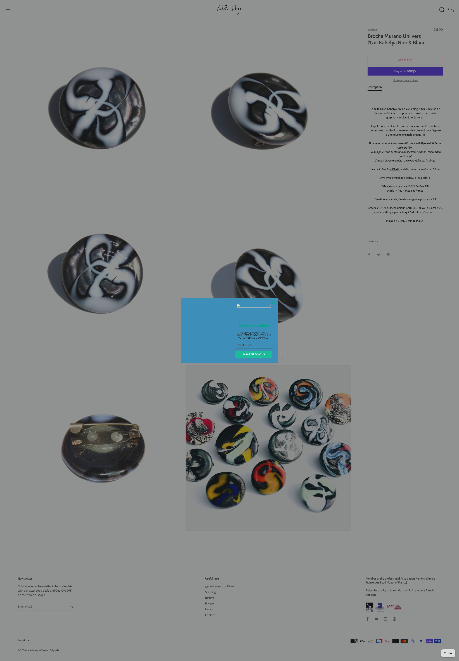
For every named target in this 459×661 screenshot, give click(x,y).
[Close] (273, 302)
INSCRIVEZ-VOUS (254, 354)
